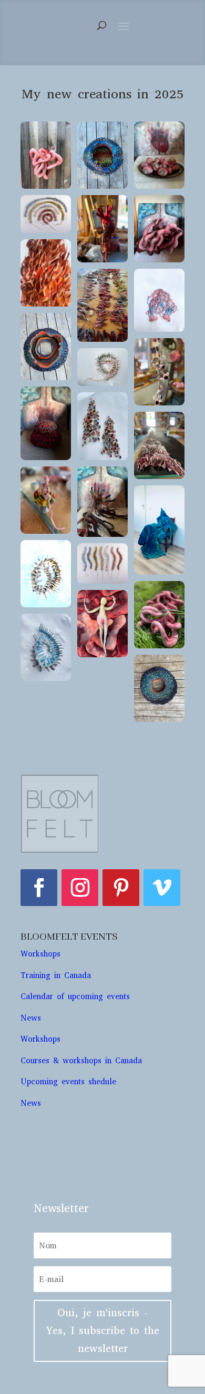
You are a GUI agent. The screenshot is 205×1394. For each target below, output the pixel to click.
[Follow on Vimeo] (162, 887)
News (30, 1018)
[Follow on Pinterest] (120, 887)
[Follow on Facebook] (38, 887)
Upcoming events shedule (68, 1081)
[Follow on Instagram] (80, 887)
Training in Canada (55, 975)
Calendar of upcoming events (75, 996)
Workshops (42, 954)
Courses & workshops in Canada (81, 1060)
